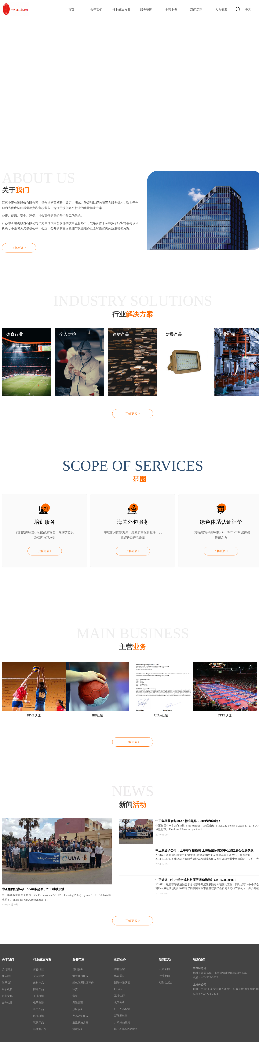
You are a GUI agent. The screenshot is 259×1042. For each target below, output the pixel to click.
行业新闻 (164, 975)
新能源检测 (120, 1015)
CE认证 (118, 989)
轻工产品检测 (122, 1009)
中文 (248, 9)
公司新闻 (164, 969)
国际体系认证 (122, 982)
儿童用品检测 (122, 1022)
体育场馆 (119, 969)
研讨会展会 (166, 982)
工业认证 (119, 995)
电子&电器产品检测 (125, 1029)
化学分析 (119, 1002)
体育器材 (119, 975)
